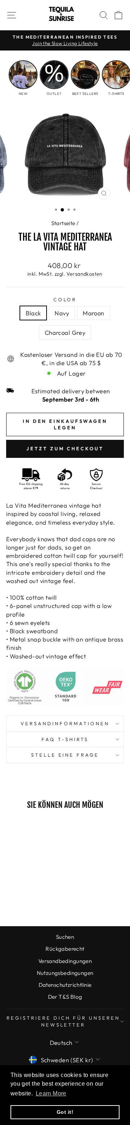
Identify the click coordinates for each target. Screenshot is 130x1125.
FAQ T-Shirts (65, 739)
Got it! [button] (65, 1112)
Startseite (63, 223)
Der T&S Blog (65, 996)
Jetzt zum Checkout (64, 448)
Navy (62, 313)
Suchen (65, 936)
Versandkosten (84, 274)
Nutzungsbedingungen (65, 972)
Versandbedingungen (65, 961)
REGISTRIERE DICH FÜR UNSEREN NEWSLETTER (63, 1021)
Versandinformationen (65, 723)
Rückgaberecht (65, 948)
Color (65, 299)
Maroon (93, 313)
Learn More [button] (51, 1093)
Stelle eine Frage (65, 755)
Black (33, 313)
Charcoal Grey (65, 332)
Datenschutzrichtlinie (65, 984)
